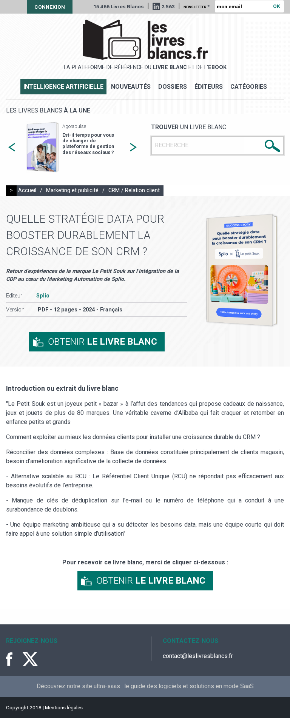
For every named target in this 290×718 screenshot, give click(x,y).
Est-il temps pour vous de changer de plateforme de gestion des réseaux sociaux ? (88, 143)
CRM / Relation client (134, 190)
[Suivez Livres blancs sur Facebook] (13, 659)
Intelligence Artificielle (63, 86)
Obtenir (102, 341)
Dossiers (172, 86)
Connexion (49, 7)
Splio (42, 296)
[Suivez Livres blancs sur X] (30, 659)
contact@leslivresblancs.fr (198, 655)
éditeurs (208, 86)
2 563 (168, 6)
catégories (248, 86)
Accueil (27, 190)
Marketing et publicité (72, 190)
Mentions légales (64, 707)
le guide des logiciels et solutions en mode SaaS (189, 686)
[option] (72, 147)
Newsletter (197, 6)
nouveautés (131, 86)
